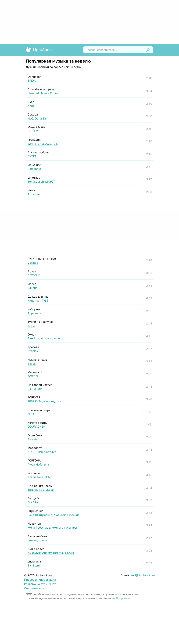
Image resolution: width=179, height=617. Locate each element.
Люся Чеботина (38, 464)
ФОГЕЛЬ (33, 376)
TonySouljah (36, 181)
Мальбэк (60, 515)
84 (29, 389)
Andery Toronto (52, 552)
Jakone (32, 540)
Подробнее (123, 598)
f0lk (55, 143)
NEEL (31, 414)
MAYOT (50, 181)
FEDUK (32, 401)
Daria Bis (40, 118)
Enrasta (33, 439)
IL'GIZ (31, 325)
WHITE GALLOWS (39, 143)
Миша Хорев (49, 93)
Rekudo (37, 389)
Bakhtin (32, 288)
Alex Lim (33, 338)
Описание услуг (35, 588)
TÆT (45, 300)
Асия (31, 106)
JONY (48, 477)
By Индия (34, 565)
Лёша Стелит (47, 452)
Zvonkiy (33, 351)
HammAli (34, 93)
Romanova (35, 169)
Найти (148, 50)
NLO (30, 118)
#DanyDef (34, 552)
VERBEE (33, 262)
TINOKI (69, 552)
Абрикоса (34, 313)
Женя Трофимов (39, 527)
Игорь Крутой (50, 338)
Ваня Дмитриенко (40, 515)
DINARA (33, 502)
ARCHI (32, 452)
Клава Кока (35, 477)
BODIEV (33, 131)
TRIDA (32, 80)
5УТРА (32, 156)
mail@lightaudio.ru (142, 575)
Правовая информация (40, 579)
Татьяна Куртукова (41, 489)
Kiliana (43, 540)
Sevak (32, 363)
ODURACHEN (36, 426)
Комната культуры (64, 527)
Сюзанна (73, 515)
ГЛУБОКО (34, 275)
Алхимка (34, 194)
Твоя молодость (49, 401)
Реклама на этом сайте (40, 584)
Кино (31, 300)
